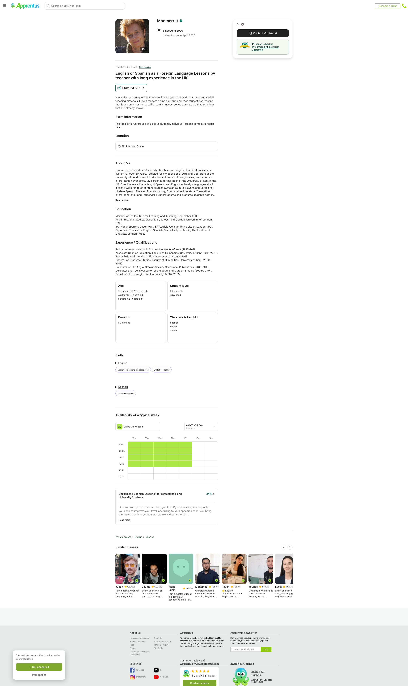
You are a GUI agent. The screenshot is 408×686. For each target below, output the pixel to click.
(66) (133, 587)
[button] (242, 24)
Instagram (141, 677)
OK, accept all (40, 667)
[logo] (26, 5)
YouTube (164, 677)
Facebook (140, 670)
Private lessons (123, 536)
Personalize (39, 674)
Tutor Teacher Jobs (162, 641)
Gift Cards (158, 648)
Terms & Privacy (161, 645)
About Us (158, 638)
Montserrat (167, 20)
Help (132, 645)
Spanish (123, 386)
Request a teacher (138, 641)
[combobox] (85, 6)
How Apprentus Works (140, 638)
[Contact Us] (404, 6)
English (122, 363)
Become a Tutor (388, 6)
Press (132, 648)
